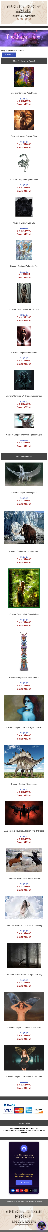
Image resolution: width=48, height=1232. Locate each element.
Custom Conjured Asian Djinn (24, 353)
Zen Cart (39, 1201)
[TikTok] (31, 1190)
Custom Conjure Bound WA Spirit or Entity (24, 925)
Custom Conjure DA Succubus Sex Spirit (24, 1077)
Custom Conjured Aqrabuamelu (24, 180)
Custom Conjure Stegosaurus (24, 784)
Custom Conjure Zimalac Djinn (24, 136)
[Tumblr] (35, 1190)
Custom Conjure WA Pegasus (24, 493)
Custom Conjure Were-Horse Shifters (24, 879)
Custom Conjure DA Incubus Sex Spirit (24, 1028)
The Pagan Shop (22, 1201)
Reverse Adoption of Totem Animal (24, 678)
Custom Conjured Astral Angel (24, 93)
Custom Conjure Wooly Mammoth (24, 551)
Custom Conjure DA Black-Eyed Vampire (24, 728)
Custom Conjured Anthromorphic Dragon (24, 435)
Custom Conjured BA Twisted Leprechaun (24, 396)
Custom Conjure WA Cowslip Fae (24, 614)
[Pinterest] (21, 1190)
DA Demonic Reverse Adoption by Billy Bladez (24, 831)
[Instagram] (17, 1190)
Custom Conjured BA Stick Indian (24, 309)
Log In (41, 2)
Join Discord (24, 1182)
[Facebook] (13, 1190)
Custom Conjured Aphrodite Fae (24, 266)
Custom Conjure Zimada (24, 223)
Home (32, 2)
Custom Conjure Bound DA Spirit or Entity (24, 975)
